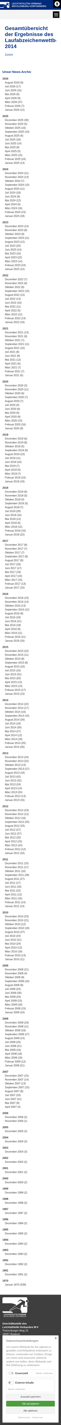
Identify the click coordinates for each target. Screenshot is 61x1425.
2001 (5, 1168)
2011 (5, 859)
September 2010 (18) (17, 928)
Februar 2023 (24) (15, 265)
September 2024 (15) (17, 184)
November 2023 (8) (16, 230)
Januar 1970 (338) (15, 1284)
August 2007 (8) (14, 1091)
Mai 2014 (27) (13, 731)
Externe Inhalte (24, 1382)
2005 (5, 1127)
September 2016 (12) (17, 609)
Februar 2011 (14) (15, 902)
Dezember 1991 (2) (16, 1274)
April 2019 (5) (12, 469)
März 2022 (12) (13, 314)
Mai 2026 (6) (12, 94)
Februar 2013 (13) (15, 796)
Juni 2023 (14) (13, 249)
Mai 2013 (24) (13, 784)
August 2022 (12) (15, 295)
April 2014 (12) (13, 735)
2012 (5, 806)
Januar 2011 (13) (14, 906)
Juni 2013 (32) (13, 780)
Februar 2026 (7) (14, 106)
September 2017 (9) (16, 556)
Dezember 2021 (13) (17, 332)
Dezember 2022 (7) (16, 279)
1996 (5, 1219)
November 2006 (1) (16, 1121)
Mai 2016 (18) (13, 625)
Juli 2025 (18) (13, 139)
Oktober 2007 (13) (15, 1083)
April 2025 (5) (12, 151)
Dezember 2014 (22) (17, 704)
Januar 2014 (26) (15, 747)
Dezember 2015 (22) (17, 651)
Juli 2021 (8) (12, 352)
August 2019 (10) (15, 454)
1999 (5, 1188)
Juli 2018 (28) (13, 511)
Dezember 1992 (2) (16, 1264)
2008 (5, 1018)
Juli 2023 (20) (13, 245)
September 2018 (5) (16, 503)
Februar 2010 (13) (15, 955)
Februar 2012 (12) (15, 849)
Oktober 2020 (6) (14, 393)
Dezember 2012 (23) (17, 810)
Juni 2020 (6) (12, 409)
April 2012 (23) (13, 841)
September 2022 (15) (17, 291)
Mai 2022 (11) (13, 306)
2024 (5, 169)
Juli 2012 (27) (13, 829)
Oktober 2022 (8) (14, 287)
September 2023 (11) (17, 238)
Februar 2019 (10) (15, 477)
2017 (5, 541)
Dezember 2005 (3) (16, 1131)
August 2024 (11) (15, 188)
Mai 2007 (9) (12, 1103)
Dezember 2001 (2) (16, 1172)
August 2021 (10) (15, 348)
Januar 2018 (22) (15, 534)
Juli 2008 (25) (13, 1042)
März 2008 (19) (13, 1057)
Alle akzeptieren (30, 1403)
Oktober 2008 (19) (15, 1030)
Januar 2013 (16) (15, 800)
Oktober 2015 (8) (14, 658)
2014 (5, 700)
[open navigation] (56, 14)
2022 (5, 275)
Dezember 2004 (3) (16, 1141)
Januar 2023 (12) (15, 269)
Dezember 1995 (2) (16, 1233)
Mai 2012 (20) (13, 837)
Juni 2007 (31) (13, 1099)
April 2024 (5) (12, 204)
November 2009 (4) (16, 973)
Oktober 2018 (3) (14, 499)
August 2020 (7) (14, 401)
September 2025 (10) (17, 131)
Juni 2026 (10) (13, 90)
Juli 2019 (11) (12, 458)
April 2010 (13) (13, 947)
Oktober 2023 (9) (14, 234)
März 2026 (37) (13, 102)
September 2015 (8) (16, 662)
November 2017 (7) (16, 548)
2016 (5, 594)
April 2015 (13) (13, 682)
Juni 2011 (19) (13, 886)
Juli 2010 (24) (13, 936)
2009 (5, 965)
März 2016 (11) (13, 633)
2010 (5, 912)
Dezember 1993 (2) (16, 1254)
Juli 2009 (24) (13, 989)
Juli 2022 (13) (13, 298)
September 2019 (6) (16, 450)
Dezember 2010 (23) (17, 916)
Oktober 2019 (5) (14, 446)
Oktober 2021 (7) (14, 340)
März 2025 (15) (13, 155)
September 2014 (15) (17, 715)
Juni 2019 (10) (13, 462)
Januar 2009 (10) (15, 1012)
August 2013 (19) (15, 772)
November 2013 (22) (17, 761)
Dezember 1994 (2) (16, 1243)
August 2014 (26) (15, 719)
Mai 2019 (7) (12, 466)
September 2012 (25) (17, 822)
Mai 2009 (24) (13, 996)
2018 (5, 487)
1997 (5, 1209)
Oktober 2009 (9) (14, 977)
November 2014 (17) (17, 708)
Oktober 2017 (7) (14, 552)
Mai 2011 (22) (13, 890)
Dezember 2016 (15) (17, 597)
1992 (5, 1260)
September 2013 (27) (17, 768)
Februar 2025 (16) (15, 159)
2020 (5, 381)
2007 (5, 1071)
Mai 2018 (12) (13, 519)
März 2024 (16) (13, 208)
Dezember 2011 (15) (16, 863)
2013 (5, 753)
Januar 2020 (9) (14, 428)
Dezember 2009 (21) (17, 969)
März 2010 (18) (13, 951)
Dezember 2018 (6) (16, 491)
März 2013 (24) (13, 792)
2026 (5, 78)
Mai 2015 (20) (13, 678)
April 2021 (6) (12, 363)
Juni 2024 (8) (12, 196)
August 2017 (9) (14, 560)
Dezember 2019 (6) (16, 438)
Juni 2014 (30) (13, 727)
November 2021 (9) (16, 336)
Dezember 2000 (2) (16, 1182)
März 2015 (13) (13, 686)
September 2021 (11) (17, 344)
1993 (5, 1250)
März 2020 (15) (13, 420)
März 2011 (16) (13, 898)
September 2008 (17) (17, 1034)
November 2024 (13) (17, 177)
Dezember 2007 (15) (17, 1075)
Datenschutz (24, 1417)
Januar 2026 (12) (15, 109)
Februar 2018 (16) (15, 530)
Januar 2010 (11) (14, 959)
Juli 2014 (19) (13, 723)
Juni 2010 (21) (13, 939)
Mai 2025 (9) (12, 147)
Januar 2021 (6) (14, 375)
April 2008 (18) (13, 1053)
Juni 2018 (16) (13, 515)
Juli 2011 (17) (12, 882)
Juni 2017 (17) (13, 568)
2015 (5, 647)
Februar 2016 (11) (15, 636)
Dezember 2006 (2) (16, 1117)
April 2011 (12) (13, 894)
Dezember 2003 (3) (16, 1151)
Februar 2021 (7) (14, 371)
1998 (5, 1199)
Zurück (9, 54)
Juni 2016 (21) (13, 621)
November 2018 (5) (16, 495)
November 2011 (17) (16, 867)
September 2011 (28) (17, 875)
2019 (5, 434)
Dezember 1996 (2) (16, 1223)
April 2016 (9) (12, 629)
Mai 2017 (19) (13, 572)
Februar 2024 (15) (15, 212)
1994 (5, 1239)
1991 (5, 1270)
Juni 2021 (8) (12, 355)
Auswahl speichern (30, 1396)
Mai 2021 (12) (13, 359)
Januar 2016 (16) (15, 640)
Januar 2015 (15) (15, 693)
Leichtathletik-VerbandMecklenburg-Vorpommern (29, 5)
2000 (5, 1178)
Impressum (37, 1417)
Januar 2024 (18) (15, 216)
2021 (5, 328)
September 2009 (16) (17, 981)
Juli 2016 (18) (13, 617)
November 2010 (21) (17, 920)
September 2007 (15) (17, 1087)
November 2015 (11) (16, 654)
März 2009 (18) (13, 1004)
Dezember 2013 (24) (17, 757)
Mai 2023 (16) (13, 253)
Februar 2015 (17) (15, 690)
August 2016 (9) (14, 613)
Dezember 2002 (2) (16, 1162)
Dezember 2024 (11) (16, 173)
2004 (5, 1137)
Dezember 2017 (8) (16, 544)
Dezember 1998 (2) (16, 1202)
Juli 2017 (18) (13, 564)
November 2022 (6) (16, 283)
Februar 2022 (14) (15, 318)
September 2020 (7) (16, 397)
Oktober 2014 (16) (15, 711)
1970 (5, 1280)
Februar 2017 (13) (15, 583)
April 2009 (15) (13, 1000)
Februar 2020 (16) (15, 424)
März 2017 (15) (13, 579)
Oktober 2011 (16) (15, 871)
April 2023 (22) (13, 257)
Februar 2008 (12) (15, 1061)
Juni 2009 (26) (13, 993)
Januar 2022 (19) (15, 322)
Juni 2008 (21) (13, 1046)
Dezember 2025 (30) (17, 120)
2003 (5, 1147)
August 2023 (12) (15, 241)
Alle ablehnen (30, 1410)
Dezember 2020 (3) (16, 385)
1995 (5, 1229)
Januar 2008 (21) (15, 1065)
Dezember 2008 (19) (17, 1022)
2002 (5, 1158)
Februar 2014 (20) (15, 743)
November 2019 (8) (16, 442)
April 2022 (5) (12, 310)
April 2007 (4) (12, 1106)
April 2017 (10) (13, 576)
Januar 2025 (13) (15, 163)
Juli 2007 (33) (13, 1095)
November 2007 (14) (17, 1079)
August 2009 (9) (14, 985)
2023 (5, 222)
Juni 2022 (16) (13, 302)
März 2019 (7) (13, 473)
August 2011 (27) (15, 879)
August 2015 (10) (15, 666)
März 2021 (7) (13, 367)
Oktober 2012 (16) (15, 818)
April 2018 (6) (12, 522)
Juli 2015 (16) (13, 670)
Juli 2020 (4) (12, 405)
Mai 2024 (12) (13, 200)
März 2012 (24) (13, 845)
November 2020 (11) (16, 389)
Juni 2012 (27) (13, 833)
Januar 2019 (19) (15, 481)
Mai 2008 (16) (13, 1049)
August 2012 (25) (15, 825)
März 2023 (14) (13, 261)
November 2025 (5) (16, 124)
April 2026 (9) (12, 98)
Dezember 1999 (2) (16, 1192)
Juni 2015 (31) (13, 674)
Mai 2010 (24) (13, 943)
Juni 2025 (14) (13, 143)
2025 (5, 116)
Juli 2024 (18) (13, 192)
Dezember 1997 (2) (16, 1213)
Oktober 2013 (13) (15, 765)
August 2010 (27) (15, 932)
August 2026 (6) (14, 82)
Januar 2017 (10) (15, 587)
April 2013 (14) (13, 788)
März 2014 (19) (13, 739)
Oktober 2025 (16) (15, 127)
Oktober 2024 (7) (14, 181)
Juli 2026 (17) (13, 86)
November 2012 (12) (17, 814)
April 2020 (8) (12, 416)
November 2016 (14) (17, 601)
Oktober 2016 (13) (15, 605)
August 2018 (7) (14, 507)
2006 (5, 1113)
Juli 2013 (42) (13, 776)
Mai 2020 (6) (12, 412)
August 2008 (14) (15, 1038)
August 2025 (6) (14, 135)
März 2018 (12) (13, 526)
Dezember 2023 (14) (17, 226)
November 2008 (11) (16, 1026)
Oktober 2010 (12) (15, 924)
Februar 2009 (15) (15, 1008)
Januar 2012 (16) (15, 853)
